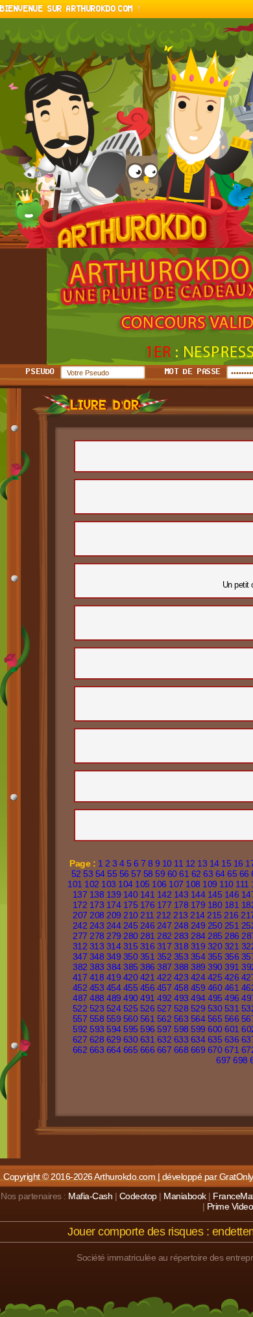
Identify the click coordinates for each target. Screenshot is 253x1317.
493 (181, 998)
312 (80, 946)
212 (163, 915)
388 (181, 967)
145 (215, 894)
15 (226, 863)
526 (147, 1008)
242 (80, 925)
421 (147, 977)
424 (198, 977)
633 (181, 1039)
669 (198, 1050)
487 (80, 998)
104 (125, 884)
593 (97, 1029)
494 (198, 998)
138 (97, 894)
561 (147, 1018)
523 (97, 1008)
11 (178, 863)
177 (164, 905)
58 (148, 874)
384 (113, 967)
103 (108, 884)
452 (80, 987)
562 (164, 1018)
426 (231, 977)
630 (130, 1039)
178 (181, 905)
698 (240, 1060)
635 (215, 1039)
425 (215, 977)
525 (130, 1008)
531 (231, 1008)
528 (181, 1008)
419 (113, 977)
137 (80, 894)
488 (97, 998)
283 (181, 936)
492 (164, 998)
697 (223, 1060)
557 (80, 1018)
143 (181, 894)
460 (215, 987)
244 (113, 925)
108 (193, 884)
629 (113, 1039)
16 (238, 863)
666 (147, 1050)
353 (181, 956)
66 (244, 874)
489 (113, 998)
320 (215, 946)
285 (215, 936)
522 (80, 1008)
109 (209, 884)
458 (181, 987)
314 (113, 946)
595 (130, 1029)
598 (181, 1029)
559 (113, 1018)
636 (231, 1039)
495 (215, 998)
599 (198, 1029)
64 (220, 874)
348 (97, 956)
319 (198, 946)
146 (231, 894)
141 (147, 894)
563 (181, 1018)
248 (181, 925)
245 (130, 925)
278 (97, 936)
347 (80, 956)
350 (130, 956)
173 (97, 905)
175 (130, 905)
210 (130, 915)
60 (172, 874)
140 (130, 894)
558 (97, 1018)
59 (160, 874)
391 (231, 967)
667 (164, 1050)
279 (113, 936)
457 (164, 987)
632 (164, 1039)
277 (80, 936)
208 (97, 915)
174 (113, 905)
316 (147, 946)
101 (74, 884)
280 (130, 936)
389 (198, 967)
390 (215, 967)
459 (198, 987)
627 (80, 1039)
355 (215, 956)
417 (80, 977)
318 (181, 946)
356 (231, 956)
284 (198, 936)
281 (147, 936)
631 (147, 1039)
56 (124, 874)
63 (208, 874)
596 (147, 1029)
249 (198, 925)
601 (231, 1029)
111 (242, 884)
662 (80, 1050)
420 (130, 977)
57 (136, 874)
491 (147, 998)
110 (226, 884)
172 (80, 905)
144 (198, 894)
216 (231, 915)
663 (97, 1050)
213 (180, 915)
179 (198, 905)
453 (97, 987)
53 (88, 874)
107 (176, 884)
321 (231, 946)
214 (197, 915)
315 (130, 946)
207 (80, 915)
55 (112, 874)
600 (215, 1029)
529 (198, 1008)
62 (196, 874)
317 (164, 946)
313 (97, 946)
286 (231, 936)
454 (113, 987)
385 (130, 967)
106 (159, 884)
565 (215, 1018)
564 (198, 1018)
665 (130, 1050)
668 (181, 1050)
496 (231, 998)
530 (215, 1008)
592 (80, 1029)
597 (164, 1029)
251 (231, 925)
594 (113, 1029)
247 (164, 925)
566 (231, 1018)
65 (232, 874)
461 (231, 987)
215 (214, 915)
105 (142, 884)
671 (231, 1050)
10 (167, 863)
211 (147, 915)
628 (97, 1039)
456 (147, 987)
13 (202, 863)
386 (147, 967)
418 (97, 977)
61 (184, 874)
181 (231, 905)
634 (198, 1039)
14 (214, 863)
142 (164, 894)
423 (181, 977)
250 (215, 925)
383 (97, 967)
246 (147, 925)
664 (113, 1050)
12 (190, 863)
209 (113, 915)
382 (80, 967)
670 (215, 1050)
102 (91, 884)
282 (164, 936)
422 (164, 977)
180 (215, 905)
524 (113, 1008)
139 (113, 894)
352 (164, 956)
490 (130, 998)
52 (76, 874)
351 (147, 956)
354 (198, 956)
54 (100, 874)
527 (164, 1008)
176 (147, 905)
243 (97, 925)
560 (130, 1018)
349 (113, 956)
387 (164, 967)
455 (130, 987)
